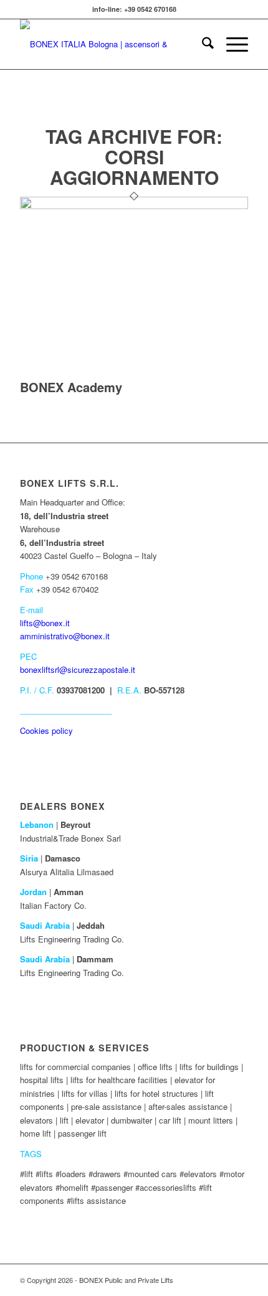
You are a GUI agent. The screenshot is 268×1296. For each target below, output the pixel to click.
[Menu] (231, 44)
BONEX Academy (71, 387)
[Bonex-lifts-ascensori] (111, 44)
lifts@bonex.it (45, 623)
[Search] (201, 44)
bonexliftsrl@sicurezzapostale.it (77, 669)
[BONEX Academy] (134, 206)
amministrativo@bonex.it (65, 636)
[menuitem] (201, 44)
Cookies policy (46, 730)
